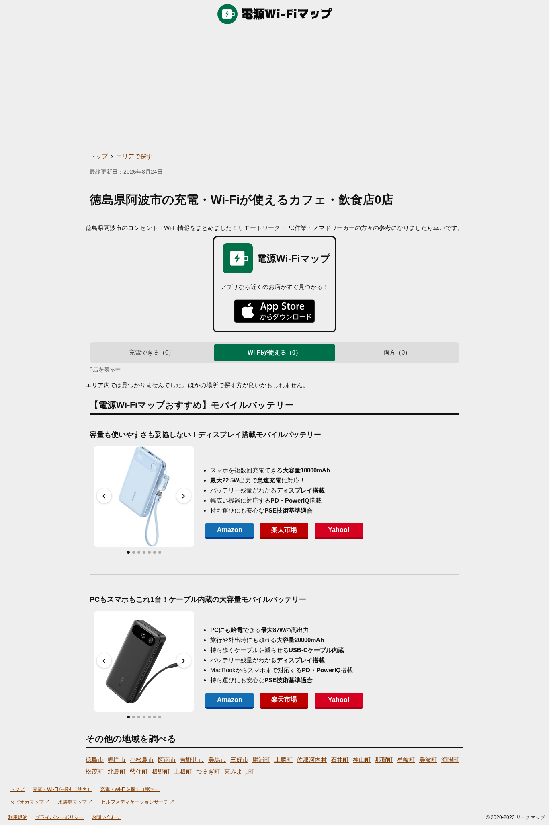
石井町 (340, 759)
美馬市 (217, 759)
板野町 (161, 771)
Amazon (229, 529)
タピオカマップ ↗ (30, 802)
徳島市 (95, 759)
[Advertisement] (274, 88)
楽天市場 (284, 529)
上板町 (183, 771)
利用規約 (17, 817)
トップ (99, 156)
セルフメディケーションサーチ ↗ (137, 802)
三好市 (239, 759)
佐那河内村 (312, 759)
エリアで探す (134, 156)
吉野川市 (192, 759)
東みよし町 (239, 771)
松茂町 (95, 771)
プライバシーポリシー (59, 817)
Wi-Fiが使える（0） (274, 352)
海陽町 (450, 759)
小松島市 (142, 759)
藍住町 (139, 771)
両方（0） (397, 352)
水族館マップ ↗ (75, 802)
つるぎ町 (208, 771)
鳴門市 (117, 759)
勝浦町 (261, 759)
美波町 (428, 759)
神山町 (362, 759)
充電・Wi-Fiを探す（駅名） (130, 789)
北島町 (117, 771)
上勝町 (283, 759)
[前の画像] (104, 495)
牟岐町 (406, 759)
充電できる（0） (151, 352)
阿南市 (167, 759)
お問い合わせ (106, 817)
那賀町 (384, 759)
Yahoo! (339, 529)
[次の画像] (183, 495)
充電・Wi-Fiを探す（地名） (62, 789)
